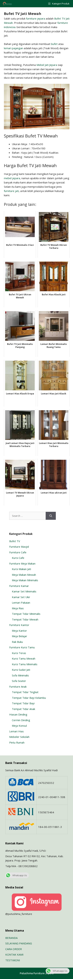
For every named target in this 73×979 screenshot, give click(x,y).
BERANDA (11, 938)
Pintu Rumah (16, 742)
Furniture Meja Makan (22, 563)
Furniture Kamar (19, 586)
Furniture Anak (18, 686)
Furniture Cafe (17, 552)
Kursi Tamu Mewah (23, 658)
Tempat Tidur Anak (23, 709)
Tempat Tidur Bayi (23, 703)
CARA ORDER (13, 949)
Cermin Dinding (21, 720)
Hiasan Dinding (18, 714)
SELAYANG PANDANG (18, 943)
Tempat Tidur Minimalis (26, 613)
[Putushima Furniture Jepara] (7, 3)
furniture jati (11, 191)
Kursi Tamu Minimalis (24, 664)
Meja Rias (18, 608)
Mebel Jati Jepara (46, 65)
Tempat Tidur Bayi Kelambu (29, 697)
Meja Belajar (19, 636)
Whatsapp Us (19, 875)
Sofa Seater (19, 681)
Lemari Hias (16, 731)
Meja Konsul (19, 725)
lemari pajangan (13, 48)
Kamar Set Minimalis (24, 591)
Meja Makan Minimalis (25, 580)
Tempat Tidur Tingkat (25, 692)
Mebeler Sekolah (19, 737)
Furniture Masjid (19, 546)
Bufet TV (14, 541)
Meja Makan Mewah (24, 574)
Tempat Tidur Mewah (25, 619)
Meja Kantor (19, 630)
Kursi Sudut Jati (21, 669)
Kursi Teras (19, 653)
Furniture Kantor (19, 625)
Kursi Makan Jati (21, 569)
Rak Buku (17, 642)
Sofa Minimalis (20, 675)
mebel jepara (12, 178)
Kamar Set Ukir (21, 597)
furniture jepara (35, 18)
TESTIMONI (12, 960)
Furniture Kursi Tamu (22, 647)
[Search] (51, 516)
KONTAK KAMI (14, 954)
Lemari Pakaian (21, 602)
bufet (54, 44)
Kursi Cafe (18, 558)
